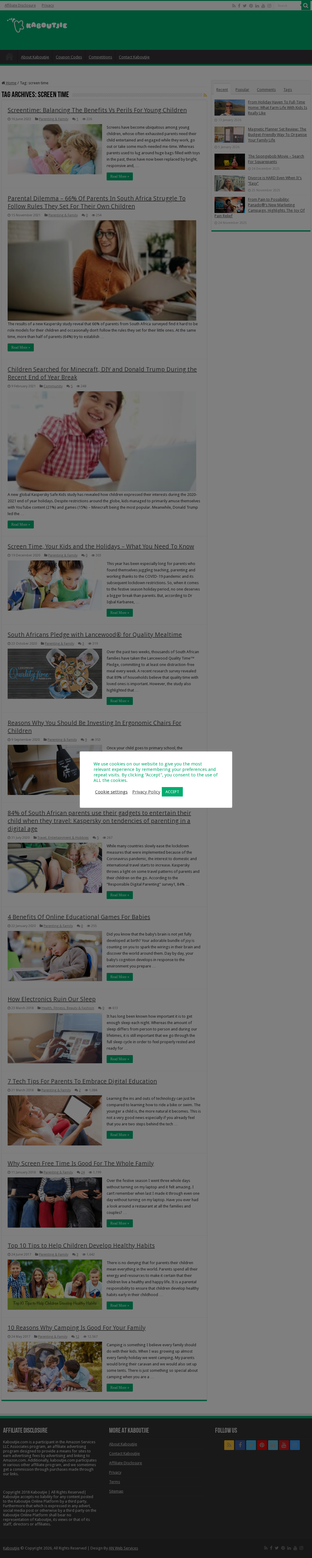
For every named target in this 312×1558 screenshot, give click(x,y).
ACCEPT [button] (172, 791)
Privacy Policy (146, 792)
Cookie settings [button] (111, 792)
